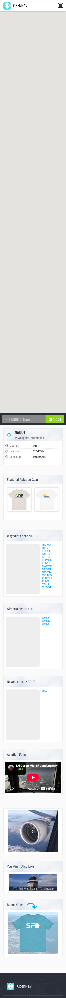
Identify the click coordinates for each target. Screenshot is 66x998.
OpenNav (23, 986)
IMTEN (46, 554)
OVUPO (47, 575)
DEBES (46, 548)
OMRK (46, 621)
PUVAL (46, 581)
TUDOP (47, 587)
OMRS (46, 624)
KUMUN (47, 560)
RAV (45, 690)
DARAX (47, 545)
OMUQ (46, 618)
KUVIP (46, 563)
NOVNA (47, 572)
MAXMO (47, 566)
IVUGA (46, 557)
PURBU (47, 578)
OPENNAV (19, 5)
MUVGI (46, 569)
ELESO (46, 551)
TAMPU (46, 584)
